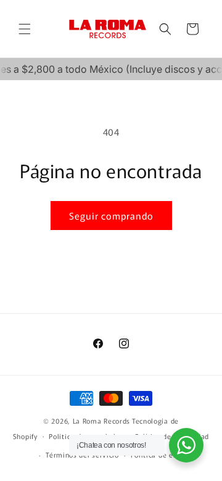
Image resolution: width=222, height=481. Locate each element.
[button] (24, 29)
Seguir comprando (111, 215)
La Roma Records (102, 421)
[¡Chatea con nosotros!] (186, 445)
